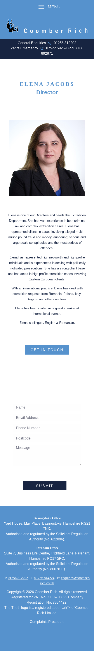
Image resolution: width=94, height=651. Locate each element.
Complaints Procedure (47, 622)
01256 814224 (44, 578)
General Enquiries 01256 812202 (47, 43)
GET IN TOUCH (47, 350)
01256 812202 (18, 578)
